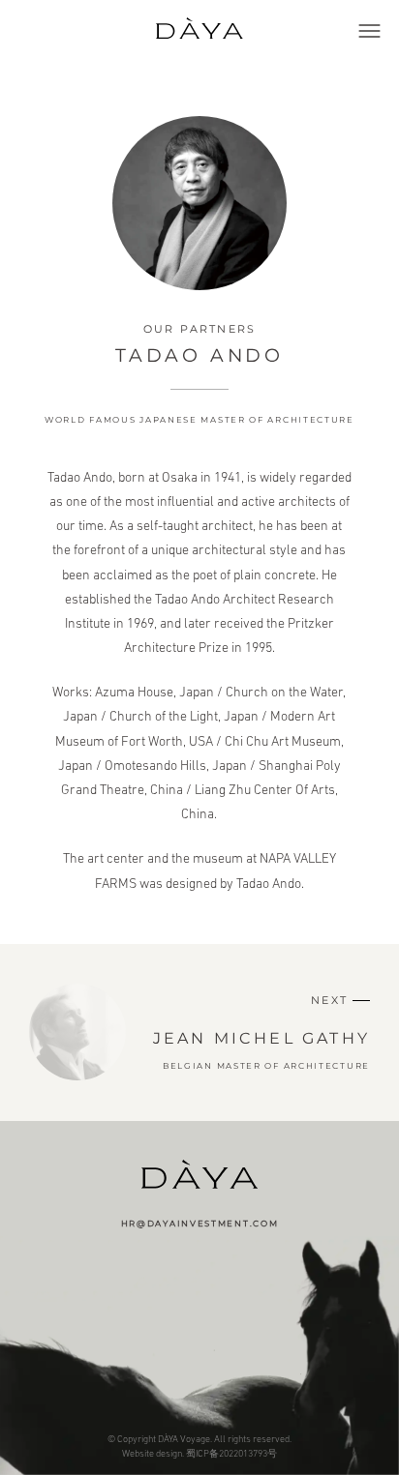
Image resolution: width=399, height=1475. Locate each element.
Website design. (153, 1453)
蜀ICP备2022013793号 (231, 1453)
